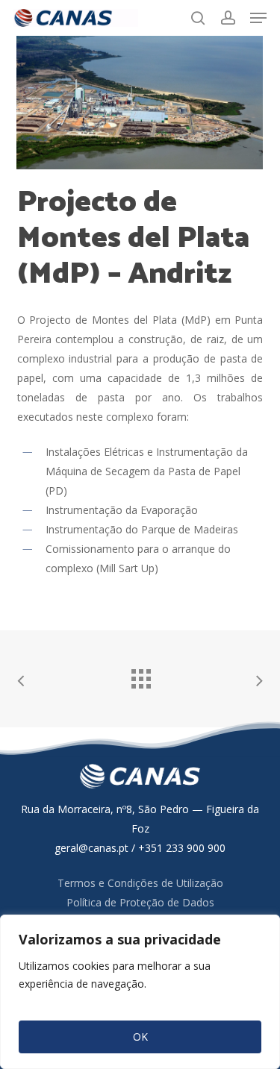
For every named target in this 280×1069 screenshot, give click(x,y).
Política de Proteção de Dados (140, 902)
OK (140, 1036)
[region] (140, 992)
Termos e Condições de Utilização (140, 883)
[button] (258, 17)
